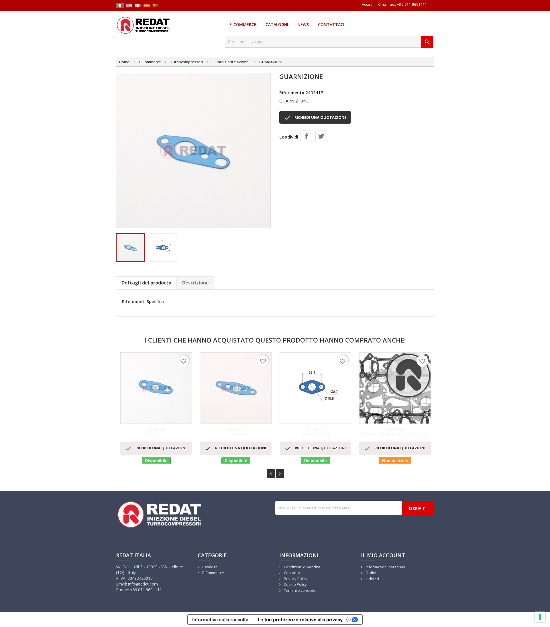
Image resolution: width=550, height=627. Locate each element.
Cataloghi (277, 24)
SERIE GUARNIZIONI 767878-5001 (395, 432)
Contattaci (331, 24)
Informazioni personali (385, 566)
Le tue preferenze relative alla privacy (300, 619)
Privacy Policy (295, 578)
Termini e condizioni (301, 590)
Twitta (321, 136)
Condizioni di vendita (301, 566)
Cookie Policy (295, 584)
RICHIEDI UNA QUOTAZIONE (315, 117)
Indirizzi (372, 578)
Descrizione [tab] (195, 283)
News (303, 24)
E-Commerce (242, 24)
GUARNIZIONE (156, 432)
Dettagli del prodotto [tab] (146, 283)
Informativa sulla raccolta (220, 619)
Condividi (306, 136)
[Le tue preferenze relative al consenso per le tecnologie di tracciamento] (540, 617)
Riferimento (291, 92)
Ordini (370, 572)
